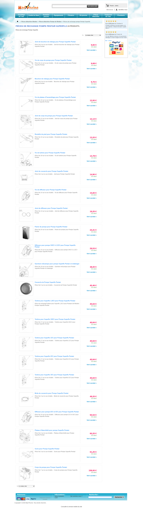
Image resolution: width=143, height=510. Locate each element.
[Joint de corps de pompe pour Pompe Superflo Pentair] (26, 122)
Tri (82, 35)
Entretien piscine (46, 15)
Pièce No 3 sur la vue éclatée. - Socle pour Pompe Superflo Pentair (55, 451)
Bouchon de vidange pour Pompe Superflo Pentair (52, 79)
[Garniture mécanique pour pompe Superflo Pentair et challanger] (26, 270)
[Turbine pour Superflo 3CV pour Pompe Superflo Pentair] (26, 381)
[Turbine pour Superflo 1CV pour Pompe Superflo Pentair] (26, 344)
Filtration (71, 15)
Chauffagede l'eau (21, 15)
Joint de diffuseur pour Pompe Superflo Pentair (51, 208)
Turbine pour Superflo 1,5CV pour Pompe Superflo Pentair (55, 301)
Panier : (114, 5)
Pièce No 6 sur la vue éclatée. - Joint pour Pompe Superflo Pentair (55, 174)
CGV (56, 498)
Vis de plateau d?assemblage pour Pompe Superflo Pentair (55, 97)
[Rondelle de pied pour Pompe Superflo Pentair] (26, 140)
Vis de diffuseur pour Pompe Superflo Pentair (50, 190)
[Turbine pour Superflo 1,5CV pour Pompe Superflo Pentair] (26, 307)
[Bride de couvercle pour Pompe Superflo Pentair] (26, 399)
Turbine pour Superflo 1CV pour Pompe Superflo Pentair (54, 338)
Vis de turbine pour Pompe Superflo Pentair (50, 153)
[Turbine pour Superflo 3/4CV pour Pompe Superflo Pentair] (26, 325)
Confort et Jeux (33, 15)
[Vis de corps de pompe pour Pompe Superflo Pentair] (26, 66)
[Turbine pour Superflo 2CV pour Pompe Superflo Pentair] (26, 362)
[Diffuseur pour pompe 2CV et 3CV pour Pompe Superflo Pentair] (26, 418)
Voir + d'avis (108, 40)
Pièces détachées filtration (29, 21)
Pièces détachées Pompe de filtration (50, 21)
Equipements (58, 15)
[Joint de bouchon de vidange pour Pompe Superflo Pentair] (26, 48)
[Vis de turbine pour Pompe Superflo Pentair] (26, 159)
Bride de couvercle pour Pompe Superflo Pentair (51, 393)
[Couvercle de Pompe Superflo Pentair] (26, 288)
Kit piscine (83, 15)
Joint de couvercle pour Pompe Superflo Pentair (51, 171)
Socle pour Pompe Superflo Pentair (47, 449)
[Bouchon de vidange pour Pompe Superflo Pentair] (26, 85)
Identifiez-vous (123, 9)
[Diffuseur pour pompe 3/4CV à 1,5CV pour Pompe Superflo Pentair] (26, 251)
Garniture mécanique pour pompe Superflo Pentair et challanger (57, 264)
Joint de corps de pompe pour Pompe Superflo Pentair (54, 116)
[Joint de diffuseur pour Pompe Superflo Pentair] (26, 214)
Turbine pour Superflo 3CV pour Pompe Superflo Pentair (54, 375)
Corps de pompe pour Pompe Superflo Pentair (51, 467)
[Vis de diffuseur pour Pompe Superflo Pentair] (26, 196)
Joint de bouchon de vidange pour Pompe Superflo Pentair (55, 42)
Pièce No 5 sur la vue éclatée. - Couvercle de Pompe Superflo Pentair (56, 285)
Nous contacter (59, 496)
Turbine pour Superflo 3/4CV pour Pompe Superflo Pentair (55, 319)
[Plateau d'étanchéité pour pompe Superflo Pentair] (26, 436)
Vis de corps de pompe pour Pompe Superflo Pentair (53, 60)
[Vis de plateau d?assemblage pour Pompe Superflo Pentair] (26, 103)
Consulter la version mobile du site (71, 506)
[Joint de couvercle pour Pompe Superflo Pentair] (26, 177)
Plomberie (121, 15)
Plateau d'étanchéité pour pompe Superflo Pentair (52, 430)
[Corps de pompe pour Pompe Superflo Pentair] (26, 473)
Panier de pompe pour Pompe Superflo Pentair (51, 227)
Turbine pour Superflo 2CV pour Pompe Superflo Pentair (54, 356)
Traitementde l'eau (108, 15)
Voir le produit (91, 50)
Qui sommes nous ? (76, 496)
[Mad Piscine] (27, 7)
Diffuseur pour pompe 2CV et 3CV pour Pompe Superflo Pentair (57, 412)
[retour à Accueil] (17, 21)
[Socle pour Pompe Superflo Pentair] (26, 455)
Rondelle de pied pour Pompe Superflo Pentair (51, 134)
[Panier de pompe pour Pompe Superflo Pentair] (26, 233)
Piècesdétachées (95, 15)
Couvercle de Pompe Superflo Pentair (48, 282)
